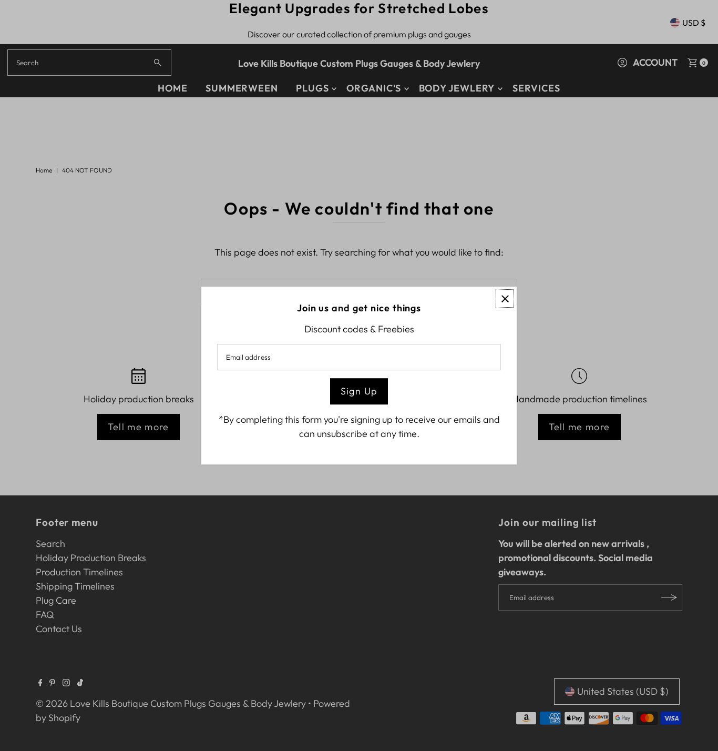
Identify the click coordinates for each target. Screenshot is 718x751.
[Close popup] (505, 298)
